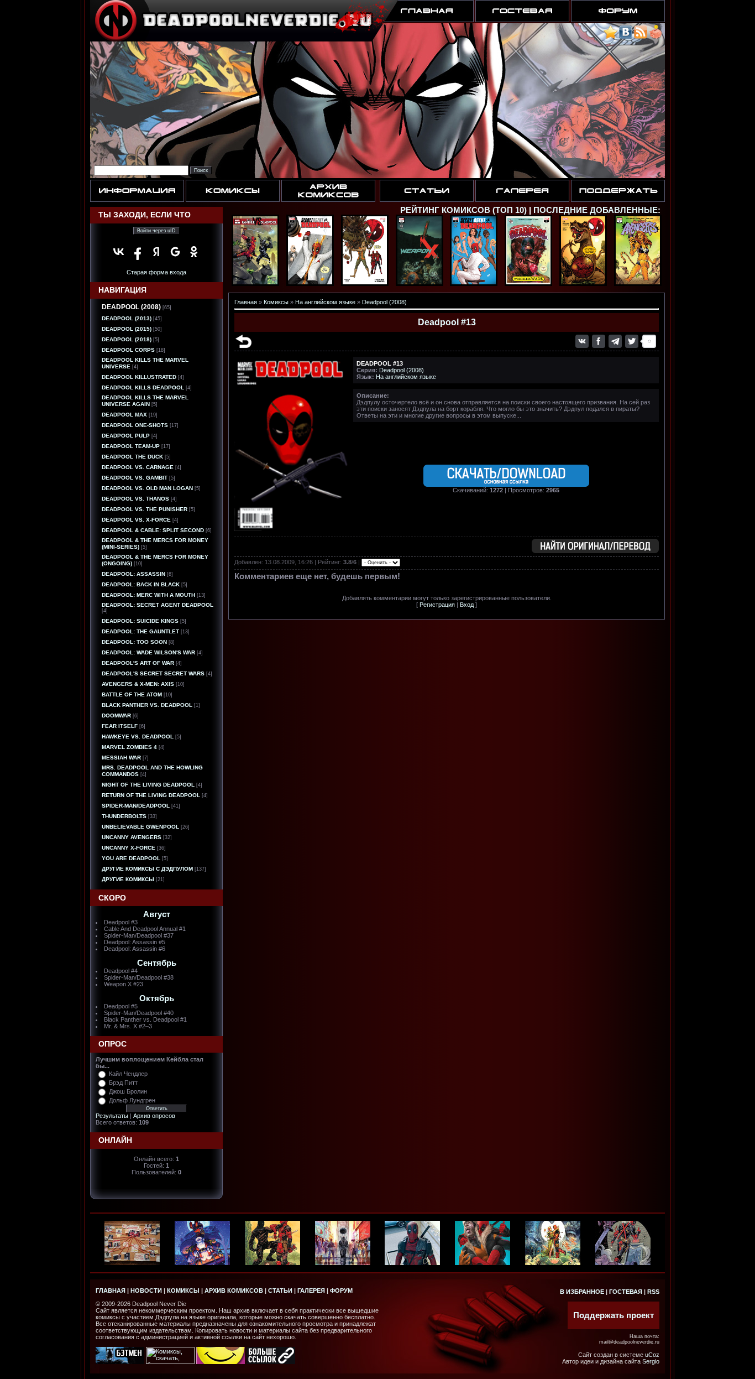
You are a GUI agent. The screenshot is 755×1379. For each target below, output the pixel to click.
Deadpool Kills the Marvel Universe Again (145, 400)
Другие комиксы (128, 879)
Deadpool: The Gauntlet (140, 631)
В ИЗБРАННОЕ (582, 1291)
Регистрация (437, 604)
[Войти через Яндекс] (156, 251)
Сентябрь (156, 963)
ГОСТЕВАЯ (625, 1291)
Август (156, 914)
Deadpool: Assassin (133, 574)
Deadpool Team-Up (131, 446)
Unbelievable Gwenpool (140, 827)
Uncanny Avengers (131, 837)
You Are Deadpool (131, 858)
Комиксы (276, 302)
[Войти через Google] (175, 251)
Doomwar (116, 715)
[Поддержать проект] (655, 37)
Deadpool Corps (128, 350)
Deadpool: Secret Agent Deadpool (157, 605)
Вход (467, 604)
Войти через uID (156, 230)
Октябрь (156, 998)
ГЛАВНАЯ (110, 1290)
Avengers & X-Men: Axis (138, 684)
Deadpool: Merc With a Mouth (148, 595)
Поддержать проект (613, 1315)
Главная (245, 302)
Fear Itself (120, 726)
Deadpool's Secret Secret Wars (153, 673)
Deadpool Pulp (126, 436)
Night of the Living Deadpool (148, 785)
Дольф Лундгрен (132, 1100)
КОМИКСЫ (183, 1290)
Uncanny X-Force (128, 848)
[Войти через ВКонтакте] (119, 251)
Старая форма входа (156, 272)
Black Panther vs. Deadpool (147, 705)
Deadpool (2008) (131, 307)
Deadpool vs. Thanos (135, 499)
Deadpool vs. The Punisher (144, 509)
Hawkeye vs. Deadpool (138, 736)
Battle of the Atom (132, 694)
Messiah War (121, 757)
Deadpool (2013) (126, 318)
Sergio (650, 1361)
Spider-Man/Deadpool (136, 806)
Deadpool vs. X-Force (136, 520)
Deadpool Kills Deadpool (143, 387)
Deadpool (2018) (126, 339)
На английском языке (325, 302)
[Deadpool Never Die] (610, 37)
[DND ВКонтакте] (625, 37)
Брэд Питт (123, 1082)
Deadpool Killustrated (139, 377)
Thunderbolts (124, 816)
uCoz (652, 1354)
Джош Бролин (128, 1091)
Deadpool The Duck (132, 457)
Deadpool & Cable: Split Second (153, 530)
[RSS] (640, 37)
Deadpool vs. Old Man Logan (147, 488)
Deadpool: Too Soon (134, 642)
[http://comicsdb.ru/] (220, 1362)
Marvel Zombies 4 (129, 747)
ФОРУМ (341, 1290)
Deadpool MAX (124, 415)
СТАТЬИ (280, 1290)
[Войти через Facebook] (137, 251)
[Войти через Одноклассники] (194, 251)
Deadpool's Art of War (138, 663)
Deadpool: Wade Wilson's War (148, 652)
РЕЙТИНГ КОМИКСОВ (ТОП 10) (463, 210)
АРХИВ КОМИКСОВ (234, 1290)
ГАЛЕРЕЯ (311, 1290)
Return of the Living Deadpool (151, 795)
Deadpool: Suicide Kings (140, 621)
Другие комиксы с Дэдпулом (147, 869)
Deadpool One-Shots (135, 425)
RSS (653, 1291)
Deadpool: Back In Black (141, 584)
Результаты (112, 1115)
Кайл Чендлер (128, 1073)
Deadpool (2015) (126, 329)
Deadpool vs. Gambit (134, 478)
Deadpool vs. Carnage (138, 467)
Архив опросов (154, 1115)
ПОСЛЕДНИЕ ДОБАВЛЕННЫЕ (595, 210)
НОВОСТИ (146, 1290)
